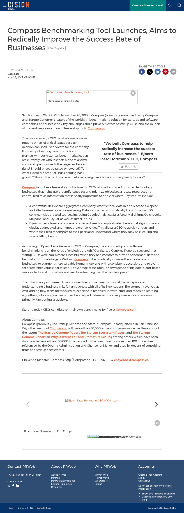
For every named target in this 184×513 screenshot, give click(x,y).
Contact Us (14, 481)
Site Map (22, 508)
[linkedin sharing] (158, 72)
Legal (11, 508)
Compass (29, 187)
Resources (56, 487)
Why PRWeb (101, 474)
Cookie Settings (44, 508)
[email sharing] (173, 72)
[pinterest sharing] (165, 72)
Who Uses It (101, 481)
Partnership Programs (63, 481)
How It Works (102, 477)
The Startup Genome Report (59, 332)
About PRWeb (58, 474)
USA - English (55, 48)
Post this (130, 166)
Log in (141, 477)
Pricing (98, 484)
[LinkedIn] (17, 485)
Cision (167, 508)
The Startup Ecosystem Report (103, 332)
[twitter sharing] (150, 72)
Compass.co (96, 128)
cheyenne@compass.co (131, 360)
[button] (179, 5)
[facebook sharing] (142, 72)
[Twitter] (9, 485)
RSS (31, 508)
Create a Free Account (150, 474)
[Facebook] (13, 485)
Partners (55, 477)
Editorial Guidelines (61, 484)
